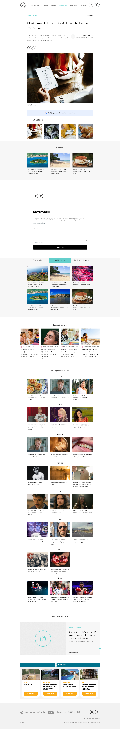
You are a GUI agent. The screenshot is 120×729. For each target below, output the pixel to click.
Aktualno (53, 5)
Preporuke (84, 5)
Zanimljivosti (63, 5)
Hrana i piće (35, 5)
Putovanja (45, 5)
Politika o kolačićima (95, 722)
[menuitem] (97, 4)
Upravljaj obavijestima (93, 718)
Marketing (72, 722)
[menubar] (97, 4)
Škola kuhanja (74, 5)
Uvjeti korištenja (78, 722)
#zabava (90, 15)
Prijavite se (60, 247)
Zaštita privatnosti (86, 722)
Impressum (66, 722)
